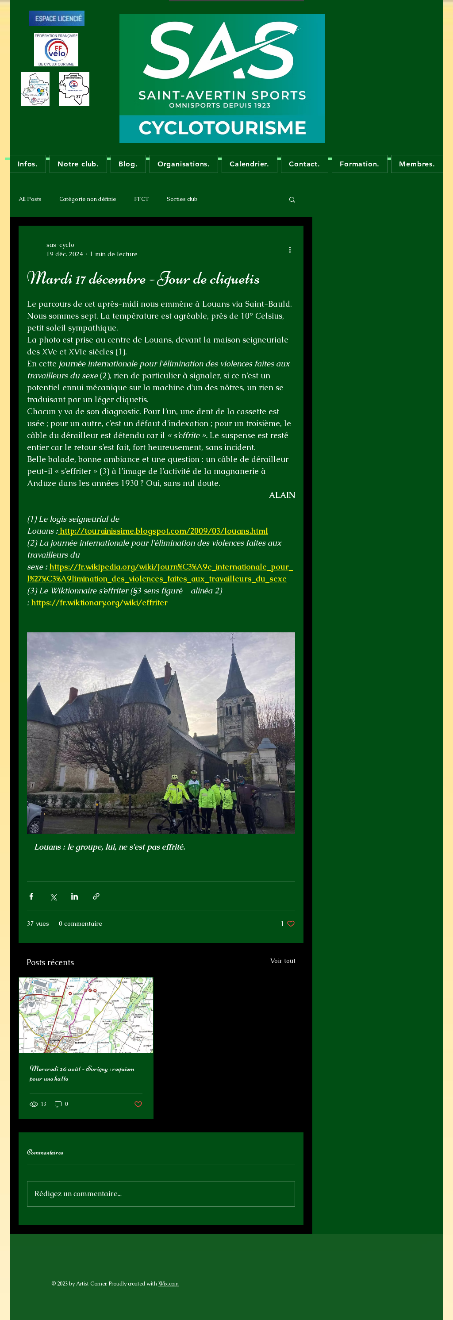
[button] (292, 199)
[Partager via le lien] (96, 896)
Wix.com (168, 1283)
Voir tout (283, 961)
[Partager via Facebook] (31, 896)
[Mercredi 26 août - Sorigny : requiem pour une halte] (86, 1015)
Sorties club (182, 199)
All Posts (30, 199)
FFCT (141, 199)
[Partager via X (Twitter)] (53, 896)
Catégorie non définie (87, 199)
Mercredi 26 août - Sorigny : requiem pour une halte (82, 1073)
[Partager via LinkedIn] (74, 896)
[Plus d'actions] (289, 249)
